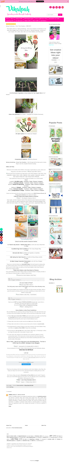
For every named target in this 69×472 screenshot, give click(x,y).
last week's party (26, 264)
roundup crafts (51, 439)
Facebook (26, 181)
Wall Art (33, 440)
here (27, 246)
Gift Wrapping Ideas (29, 18)
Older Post (43, 425)
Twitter (30, 181)
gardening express (42, 396)
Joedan (10, 394)
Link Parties (43, 20)
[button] (34, 1)
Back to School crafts (11, 436)
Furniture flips (22, 437)
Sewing (58, 439)
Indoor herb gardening (14, 114)
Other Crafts (36, 20)
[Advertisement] (55, 103)
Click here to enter (26, 364)
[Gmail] (1, 240)
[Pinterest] (1, 237)
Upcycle (18, 440)
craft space (46, 436)
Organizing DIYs (10, 20)
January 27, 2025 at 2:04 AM (18, 394)
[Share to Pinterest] (11, 385)
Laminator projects (53, 437)
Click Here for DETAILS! (26, 350)
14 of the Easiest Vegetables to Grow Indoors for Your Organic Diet (25, 93)
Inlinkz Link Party (10, 166)
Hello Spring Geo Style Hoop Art (17, 257)
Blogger (37, 460)
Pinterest (35, 181)
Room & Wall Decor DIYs (41, 18)
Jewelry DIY (45, 437)
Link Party (11, 387)
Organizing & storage (34, 439)
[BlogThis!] (8, 385)
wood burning (39, 440)
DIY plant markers (20, 133)
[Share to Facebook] (10, 385)
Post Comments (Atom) (17, 427)
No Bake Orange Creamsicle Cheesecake (20, 261)
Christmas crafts (38, 436)
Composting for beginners (21, 159)
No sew (25, 439)
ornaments (44, 439)
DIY (51, 436)
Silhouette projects (11, 440)
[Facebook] (1, 232)
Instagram (40, 181)
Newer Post (8, 425)
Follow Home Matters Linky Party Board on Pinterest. (26, 270)
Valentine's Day (26, 440)
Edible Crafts (27, 20)
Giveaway (39, 437)
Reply (10, 406)
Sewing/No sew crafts (54, 18)
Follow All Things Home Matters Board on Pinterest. (26, 196)
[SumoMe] (1, 242)
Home (7, 18)
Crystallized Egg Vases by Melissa (19, 248)
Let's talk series (19, 20)
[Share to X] (9, 385)
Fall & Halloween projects (12, 437)
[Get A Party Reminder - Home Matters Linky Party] (26, 379)
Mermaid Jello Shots (17, 253)
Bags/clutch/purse (22, 436)
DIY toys (59, 436)
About (12, 18)
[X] (1, 234)
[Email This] (6, 385)
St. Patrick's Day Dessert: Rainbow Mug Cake (19, 244)
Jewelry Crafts (18, 18)
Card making (30, 436)
